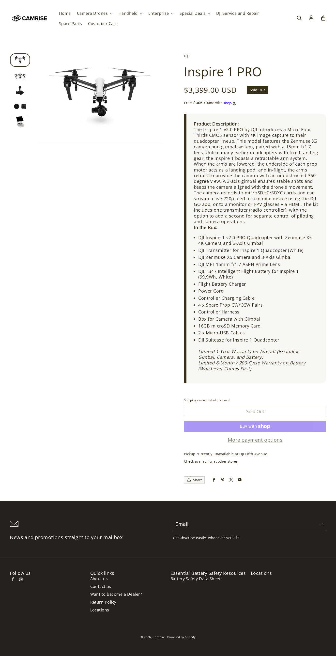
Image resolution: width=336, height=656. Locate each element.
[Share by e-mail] (240, 480)
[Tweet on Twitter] (231, 480)
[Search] (299, 18)
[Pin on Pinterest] (222, 480)
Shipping (190, 400)
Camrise (159, 637)
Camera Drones (93, 13)
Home (65, 13)
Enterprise (159, 13)
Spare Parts (70, 23)
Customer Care (103, 23)
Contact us (100, 586)
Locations (99, 610)
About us (99, 578)
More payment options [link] (255, 440)
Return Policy (103, 602)
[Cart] (323, 18)
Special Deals (193, 13)
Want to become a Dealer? (116, 594)
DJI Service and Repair (237, 13)
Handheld (129, 13)
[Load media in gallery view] (20, 60)
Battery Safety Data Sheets (196, 578)
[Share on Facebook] (214, 480)
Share (198, 480)
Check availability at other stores (211, 461)
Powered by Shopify (181, 637)
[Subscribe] (321, 524)
